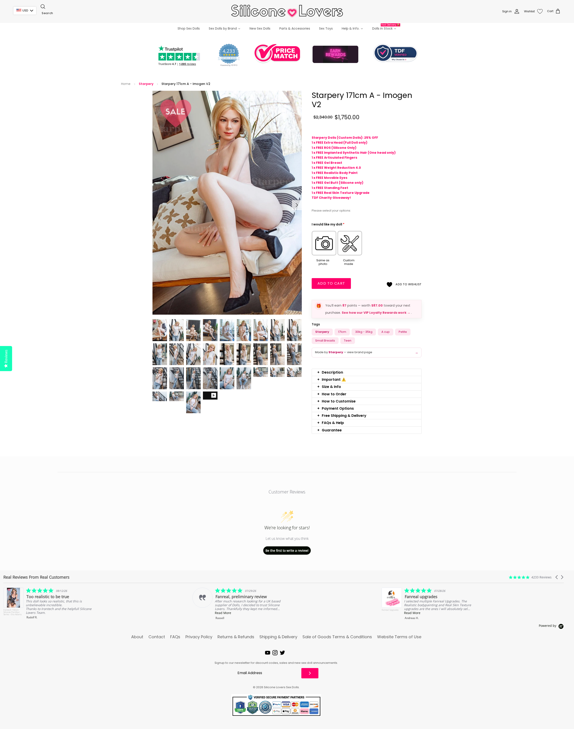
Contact (156, 637)
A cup (385, 332)
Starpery (146, 84)
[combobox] (62, 13)
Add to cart (331, 283)
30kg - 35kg (363, 332)
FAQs (175, 637)
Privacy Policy (198, 637)
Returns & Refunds (235, 637)
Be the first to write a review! (287, 550)
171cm (342, 332)
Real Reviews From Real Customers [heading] (36, 577)
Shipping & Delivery (278, 637)
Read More (34, 613)
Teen (347, 340)
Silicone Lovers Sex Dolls (281, 687)
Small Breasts (325, 340)
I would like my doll (328, 224)
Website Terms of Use (399, 637)
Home (125, 84)
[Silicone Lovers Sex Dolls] (287, 11)
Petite (403, 332)
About (137, 637)
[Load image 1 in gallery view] (227, 203)
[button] (366, 372)
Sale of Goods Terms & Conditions (337, 637)
